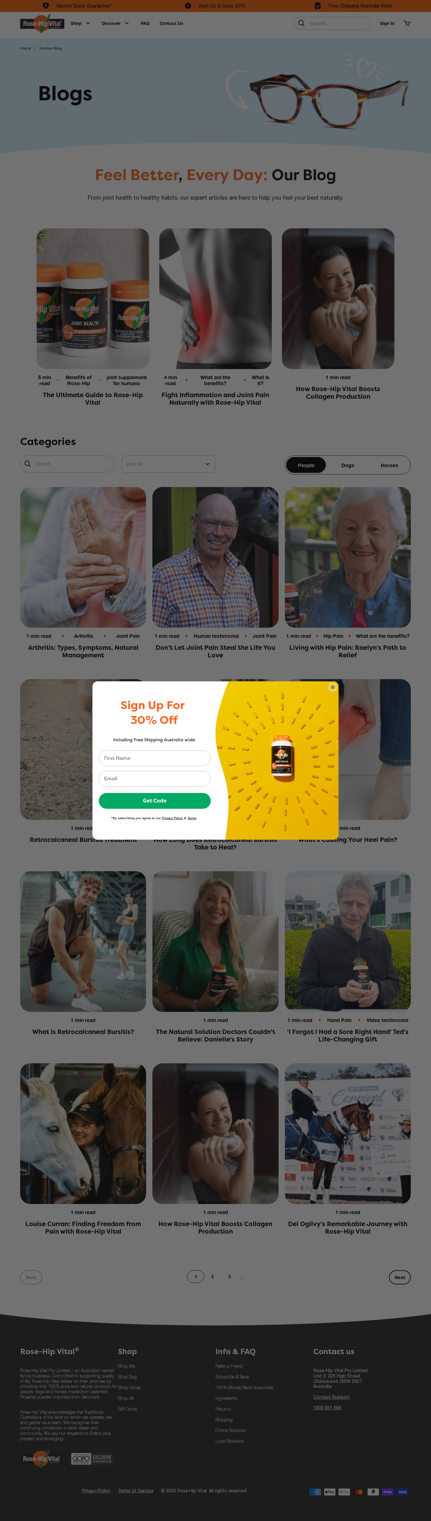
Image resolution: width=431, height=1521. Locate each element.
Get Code (155, 800)
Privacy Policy (172, 818)
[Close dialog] (332, 687)
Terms (191, 818)
